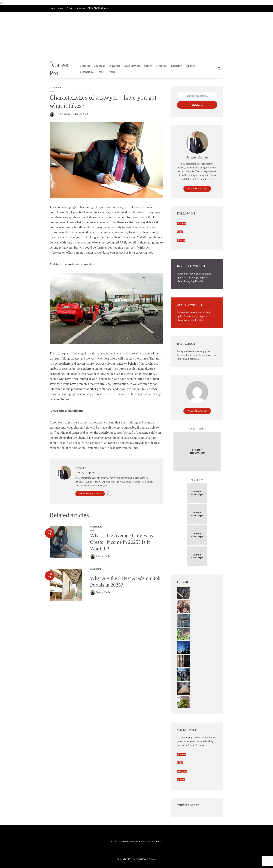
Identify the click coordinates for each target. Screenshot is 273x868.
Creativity (161, 65)
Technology (86, 71)
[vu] (183, 633)
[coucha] (183, 688)
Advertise (80, 8)
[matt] (183, 647)
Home (52, 8)
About (61, 8)
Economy (176, 65)
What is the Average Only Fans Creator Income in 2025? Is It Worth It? (121, 542)
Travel (100, 71)
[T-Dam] (183, 674)
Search (197, 104)
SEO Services (132, 65)
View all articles (90, 493)
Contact (70, 8)
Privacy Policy (145, 841)
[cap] (183, 661)
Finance (190, 65)
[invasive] (183, 701)
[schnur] (183, 620)
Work (111, 71)
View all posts (197, 188)
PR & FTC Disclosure (98, 8)
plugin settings (190, 358)
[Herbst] (183, 606)
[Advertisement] (136, 35)
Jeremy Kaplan (63, 114)
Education (99, 65)
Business (85, 65)
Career (148, 65)
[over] (183, 592)
